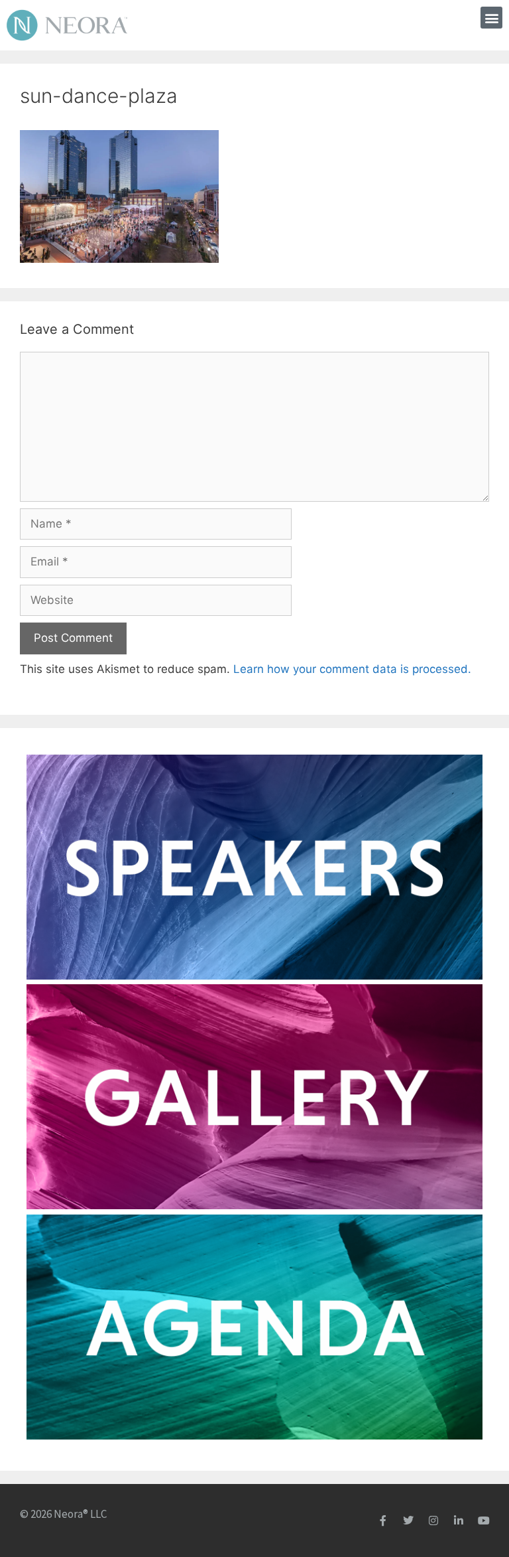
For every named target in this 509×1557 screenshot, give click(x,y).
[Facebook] (383, 1520)
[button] (491, 18)
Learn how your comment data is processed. (352, 669)
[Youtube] (484, 1520)
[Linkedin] (458, 1520)
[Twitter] (408, 1520)
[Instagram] (433, 1520)
